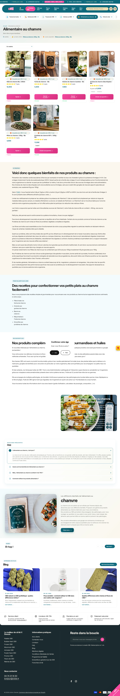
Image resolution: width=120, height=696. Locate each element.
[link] (65, 352)
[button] (114, 690)
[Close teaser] (107, 694)
